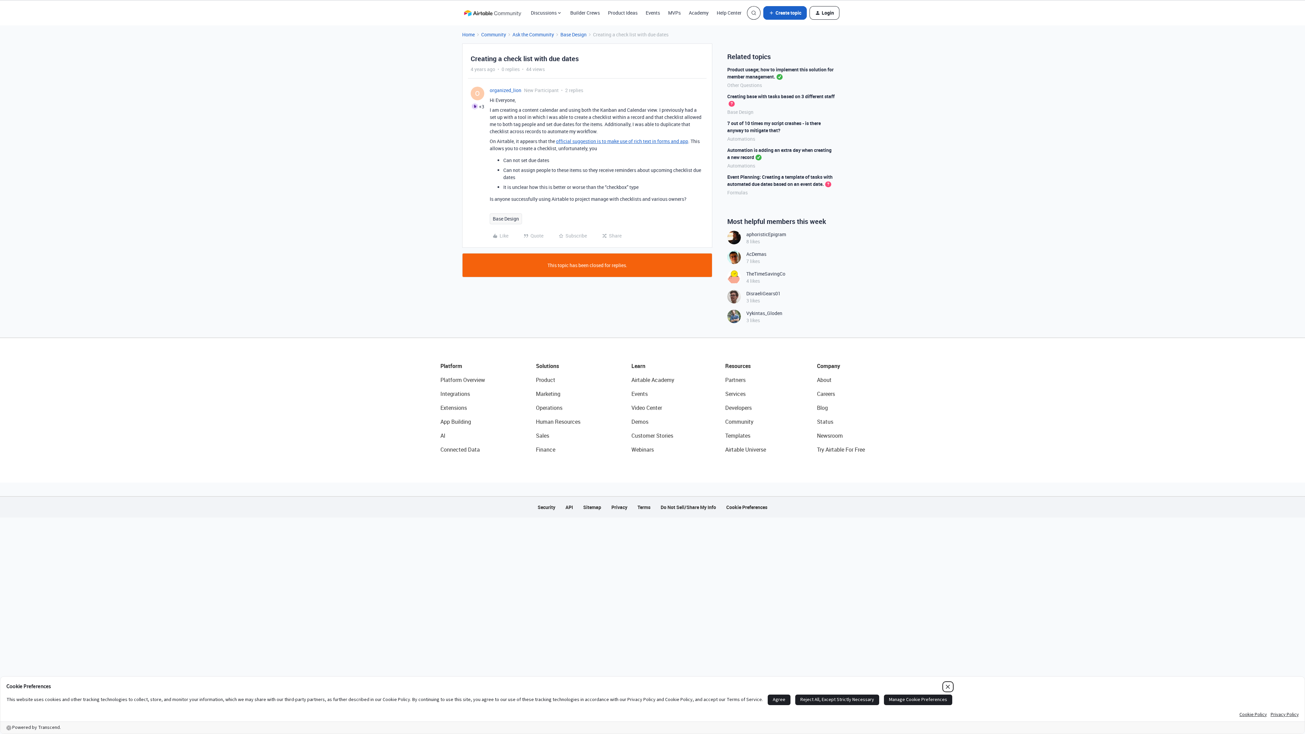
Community (493, 34)
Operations (549, 408)
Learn (638, 366)
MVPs (674, 13)
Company (828, 366)
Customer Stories (652, 435)
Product (545, 380)
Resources (738, 366)
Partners (735, 380)
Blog (822, 408)
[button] (785, 13)
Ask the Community (533, 34)
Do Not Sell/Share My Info (688, 507)
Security (546, 507)
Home (468, 34)
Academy (699, 13)
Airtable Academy (652, 380)
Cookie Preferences (746, 507)
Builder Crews (585, 13)
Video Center (646, 408)
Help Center (729, 13)
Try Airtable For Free (841, 449)
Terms (644, 507)
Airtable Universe (745, 449)
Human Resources (558, 421)
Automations (741, 139)
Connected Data (460, 449)
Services (735, 394)
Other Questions (744, 85)
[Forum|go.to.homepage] (492, 13)
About (824, 380)
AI (443, 435)
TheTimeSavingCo (765, 273)
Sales (542, 435)
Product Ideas (623, 13)
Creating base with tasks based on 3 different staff (781, 96)
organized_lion (505, 90)
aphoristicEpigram (766, 234)
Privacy (619, 507)
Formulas (737, 192)
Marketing (548, 394)
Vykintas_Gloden (764, 313)
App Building (455, 421)
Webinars (642, 449)
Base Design (573, 34)
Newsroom (830, 435)
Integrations (455, 394)
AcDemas (756, 254)
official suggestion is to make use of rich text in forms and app (622, 141)
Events (653, 13)
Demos (639, 421)
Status (825, 421)
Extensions (453, 408)
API (569, 507)
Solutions (547, 366)
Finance (545, 449)
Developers (738, 408)
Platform (451, 366)
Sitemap (592, 507)
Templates (737, 435)
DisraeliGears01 (763, 293)
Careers (826, 394)
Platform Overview (462, 380)
